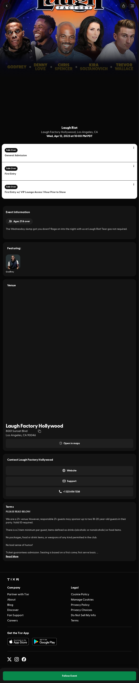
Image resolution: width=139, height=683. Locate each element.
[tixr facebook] (24, 659)
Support (71, 481)
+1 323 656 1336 (71, 491)
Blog (10, 604)
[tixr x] (9, 659)
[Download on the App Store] (18, 641)
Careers (12, 620)
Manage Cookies (82, 599)
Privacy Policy (80, 604)
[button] (6, 6)
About (11, 599)
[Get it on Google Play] (44, 641)
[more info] (134, 148)
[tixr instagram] (16, 659)
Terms (75, 620)
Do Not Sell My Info (83, 615)
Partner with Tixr (18, 594)
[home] (13, 579)
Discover (13, 610)
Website (72, 470)
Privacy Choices (81, 610)
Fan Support (15, 615)
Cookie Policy (80, 594)
